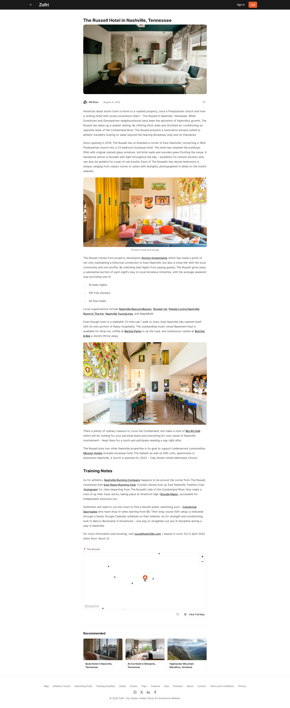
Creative (155, 686)
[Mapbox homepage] (91, 606)
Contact (201, 686)
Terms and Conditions (222, 686)
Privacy (242, 686)
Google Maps (168, 494)
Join (253, 4)
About (190, 686)
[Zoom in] (202, 556)
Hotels (122, 686)
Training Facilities (105, 686)
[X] (141, 692)
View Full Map (197, 614)
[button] (153, 579)
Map (46, 686)
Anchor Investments (154, 258)
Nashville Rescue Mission (135, 309)
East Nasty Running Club (120, 484)
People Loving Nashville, (184, 309)
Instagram (90, 489)
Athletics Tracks (61, 686)
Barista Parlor (133, 331)
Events (133, 686)
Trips (144, 686)
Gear (166, 686)
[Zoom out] (202, 561)
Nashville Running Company (122, 480)
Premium (178, 686)
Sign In (241, 4)
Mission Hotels (92, 453)
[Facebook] (155, 692)
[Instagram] (135, 692)
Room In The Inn (93, 313)
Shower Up (160, 309)
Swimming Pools (83, 686)
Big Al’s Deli (193, 431)
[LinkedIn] (148, 692)
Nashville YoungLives (119, 313)
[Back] (31, 4)
